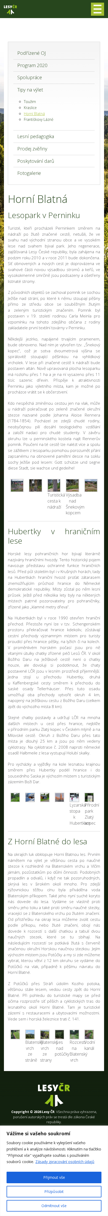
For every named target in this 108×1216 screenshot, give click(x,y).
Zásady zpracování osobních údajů (64, 1161)
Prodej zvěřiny (32, 148)
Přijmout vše (54, 1177)
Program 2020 (32, 65)
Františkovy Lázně (38, 119)
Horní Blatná (34, 113)
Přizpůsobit (54, 1191)
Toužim (30, 101)
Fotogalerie (29, 173)
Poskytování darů (35, 161)
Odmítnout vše (54, 1205)
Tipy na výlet (30, 90)
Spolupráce (29, 77)
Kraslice (30, 107)
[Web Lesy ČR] (10, 9)
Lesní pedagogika (35, 136)
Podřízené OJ (31, 53)
